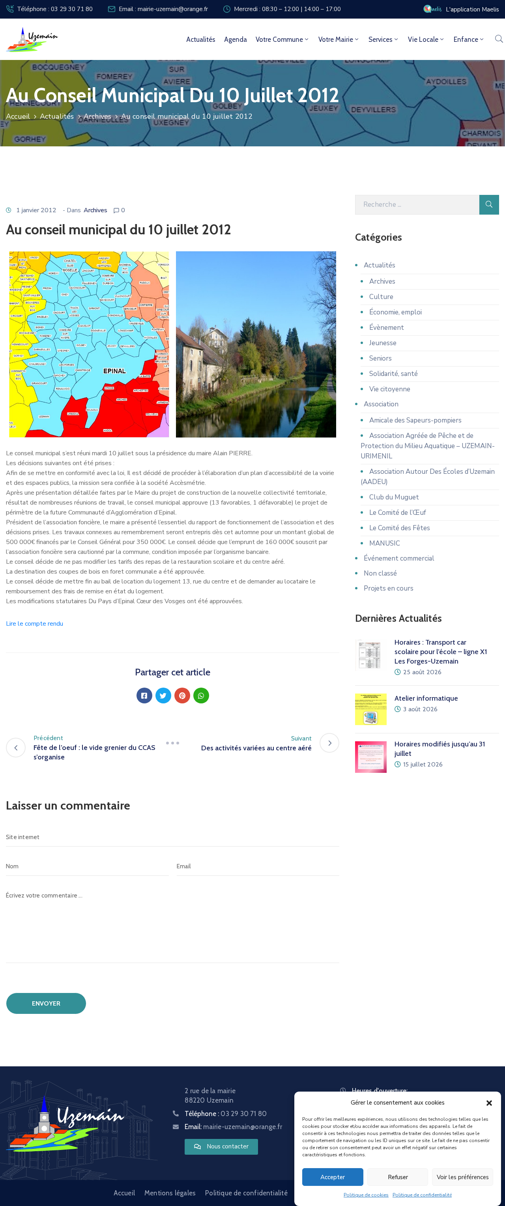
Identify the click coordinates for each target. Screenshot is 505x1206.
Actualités (200, 39)
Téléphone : (226, 1114)
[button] (489, 1103)
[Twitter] (163, 695)
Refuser (398, 1177)
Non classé (380, 573)
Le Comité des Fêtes (399, 528)
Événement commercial (399, 558)
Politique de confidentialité (422, 1195)
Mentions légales (170, 1193)
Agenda (235, 39)
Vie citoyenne (389, 389)
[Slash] (173, 743)
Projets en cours (388, 588)
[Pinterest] (182, 695)
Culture (381, 296)
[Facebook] (144, 695)
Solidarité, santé (393, 373)
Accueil (18, 116)
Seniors (380, 358)
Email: (233, 1127)
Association (381, 404)
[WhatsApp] (201, 695)
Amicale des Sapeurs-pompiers (415, 420)
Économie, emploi (395, 312)
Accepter (332, 1177)
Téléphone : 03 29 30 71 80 (55, 9)
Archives (98, 116)
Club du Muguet (394, 497)
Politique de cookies (366, 1195)
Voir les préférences (463, 1177)
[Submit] (489, 205)
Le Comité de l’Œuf (397, 512)
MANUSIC (384, 543)
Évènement (386, 327)
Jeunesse (383, 343)
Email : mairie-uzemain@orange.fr (163, 9)
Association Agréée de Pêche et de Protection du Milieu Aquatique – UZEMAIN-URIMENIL (428, 446)
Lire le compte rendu (34, 623)
